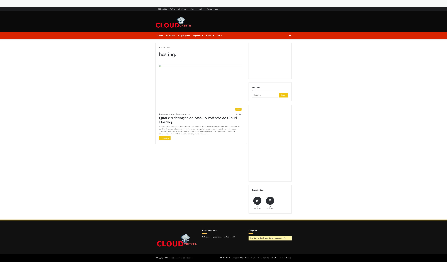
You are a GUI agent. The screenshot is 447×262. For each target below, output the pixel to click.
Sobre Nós (200, 9)
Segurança (197, 35)
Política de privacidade (178, 9)
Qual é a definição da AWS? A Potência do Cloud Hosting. (198, 120)
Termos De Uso (212, 9)
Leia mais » (165, 138)
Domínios (170, 35)
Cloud (159, 35)
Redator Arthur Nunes (168, 114)
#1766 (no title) (162, 9)
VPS (218, 35)
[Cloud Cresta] (173, 22)
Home (162, 47)
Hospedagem (183, 35)
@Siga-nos (253, 230)
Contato (191, 9)
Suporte (209, 35)
